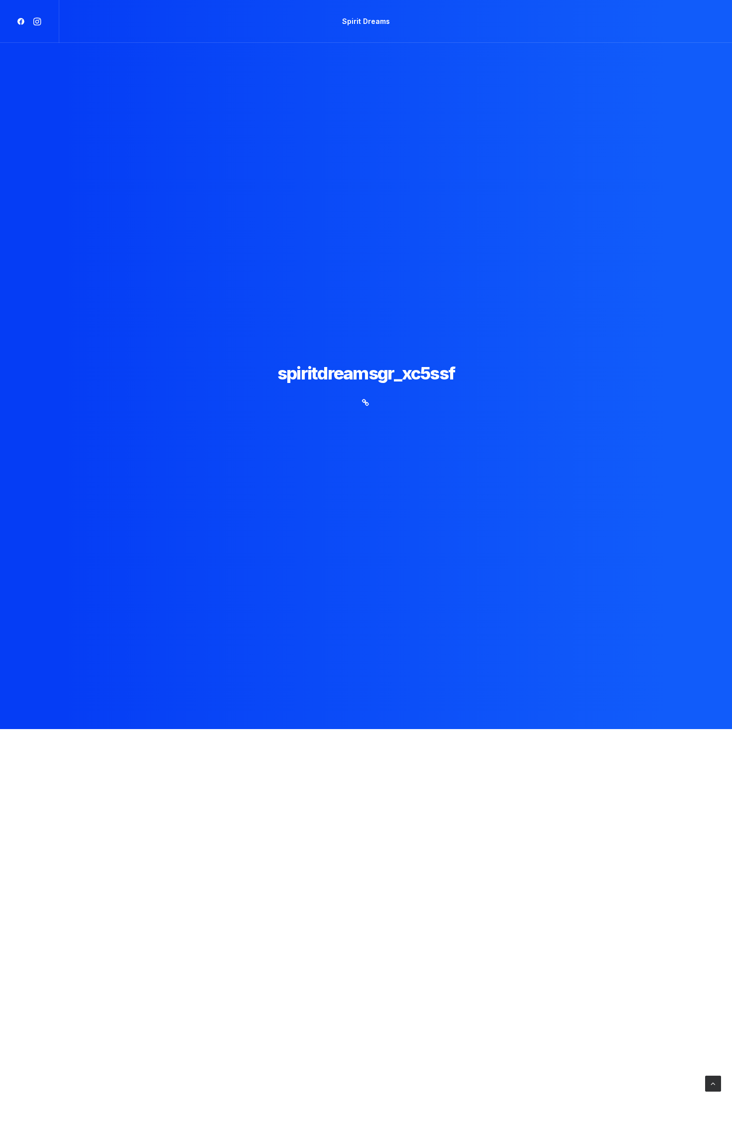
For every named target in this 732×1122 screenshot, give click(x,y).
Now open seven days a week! (171, 907)
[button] (22, 21)
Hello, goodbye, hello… (151, 1104)
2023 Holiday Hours (142, 1006)
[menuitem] (22, 21)
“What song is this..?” (147, 809)
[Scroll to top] (713, 1083)
